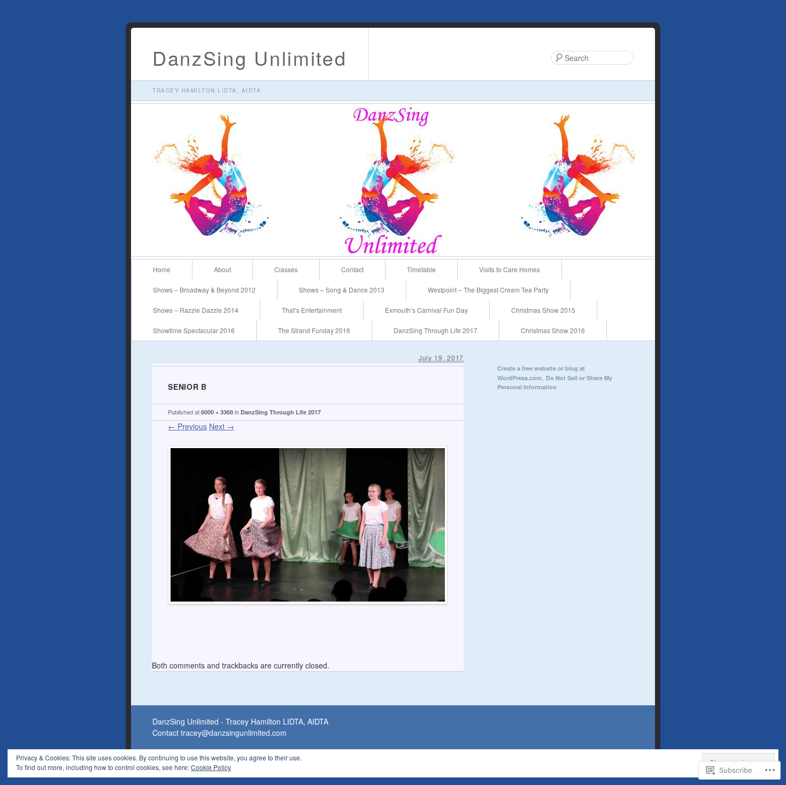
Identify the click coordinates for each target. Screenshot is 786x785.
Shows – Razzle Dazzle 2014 (195, 309)
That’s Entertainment (312, 309)
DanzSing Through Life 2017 (435, 330)
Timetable (421, 269)
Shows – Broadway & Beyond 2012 (204, 289)
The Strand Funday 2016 (314, 330)
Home (162, 269)
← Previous (187, 426)
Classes (286, 269)
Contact (352, 269)
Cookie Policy (211, 767)
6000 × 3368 (217, 412)
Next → (221, 426)
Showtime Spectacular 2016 (194, 330)
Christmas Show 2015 (543, 309)
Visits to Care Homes (509, 269)
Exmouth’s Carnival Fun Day (426, 309)
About (222, 269)
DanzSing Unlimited (249, 57)
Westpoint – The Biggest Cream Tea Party (488, 289)
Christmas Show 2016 (553, 330)
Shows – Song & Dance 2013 (341, 289)
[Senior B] (308, 612)
